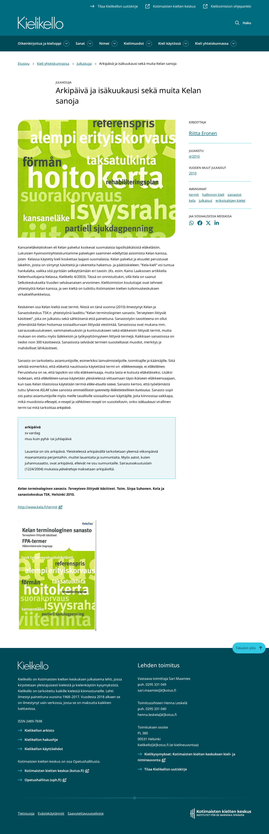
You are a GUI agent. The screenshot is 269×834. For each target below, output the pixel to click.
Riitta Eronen (203, 133)
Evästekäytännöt (51, 813)
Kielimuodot (134, 43)
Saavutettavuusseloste (86, 813)
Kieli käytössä (169, 43)
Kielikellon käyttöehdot (44, 749)
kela (192, 200)
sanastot (234, 194)
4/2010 (194, 156)
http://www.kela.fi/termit (40, 507)
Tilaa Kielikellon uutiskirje (165, 769)
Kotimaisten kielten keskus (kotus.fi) (57, 770)
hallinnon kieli (213, 194)
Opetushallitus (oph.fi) (45, 780)
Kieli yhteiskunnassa (211, 43)
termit (194, 194)
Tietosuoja (26, 813)
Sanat (80, 43)
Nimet (104, 43)
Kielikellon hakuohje (41, 739)
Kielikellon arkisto (39, 730)
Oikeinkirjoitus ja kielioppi (39, 43)
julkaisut (205, 200)
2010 (192, 173)
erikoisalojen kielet (230, 200)
